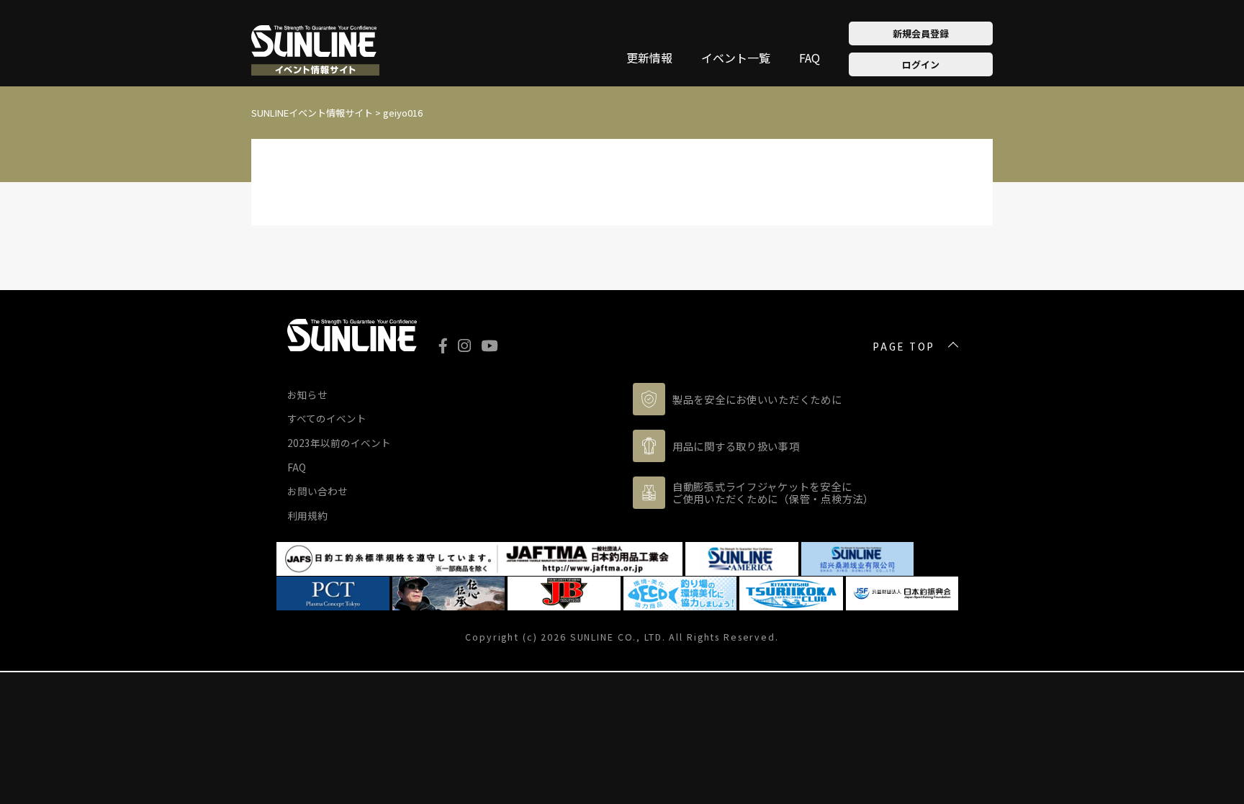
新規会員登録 (921, 33)
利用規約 (307, 515)
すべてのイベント (326, 418)
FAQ (809, 59)
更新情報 (649, 59)
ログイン (920, 64)
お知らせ (307, 394)
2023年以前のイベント (339, 442)
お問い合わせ (317, 491)
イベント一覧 (735, 59)
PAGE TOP (904, 347)
